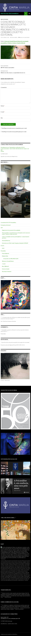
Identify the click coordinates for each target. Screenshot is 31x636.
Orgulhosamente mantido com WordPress (9, 634)
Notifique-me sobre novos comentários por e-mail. (14, 128)
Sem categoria (4, 19)
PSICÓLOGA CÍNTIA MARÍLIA (9, 13)
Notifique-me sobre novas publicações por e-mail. (14, 131)
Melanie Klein (5, 256)
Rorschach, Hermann (6, 271)
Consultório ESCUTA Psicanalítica (8, 222)
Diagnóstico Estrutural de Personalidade (11, 230)
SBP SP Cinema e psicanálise (7, 66)
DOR (3, 248)
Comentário (4, 87)
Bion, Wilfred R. (5, 266)
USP (2, 227)
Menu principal (29, 13)
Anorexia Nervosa (6, 240)
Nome (3, 105)
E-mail (3, 112)
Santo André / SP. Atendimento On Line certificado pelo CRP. (10, 618)
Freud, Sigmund (5, 253)
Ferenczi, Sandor (5, 269)
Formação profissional (5, 225)
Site (2, 118)
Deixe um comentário (24, 37)
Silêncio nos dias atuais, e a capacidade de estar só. (13, 71)
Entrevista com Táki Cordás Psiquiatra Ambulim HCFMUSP (15, 243)
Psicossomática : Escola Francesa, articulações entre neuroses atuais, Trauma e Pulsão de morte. (16, 233)
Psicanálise (3, 250)
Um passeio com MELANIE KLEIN (10, 258)
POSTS (2, 245)
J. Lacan (3, 263)
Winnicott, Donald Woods (8, 261)
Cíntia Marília (14, 37)
